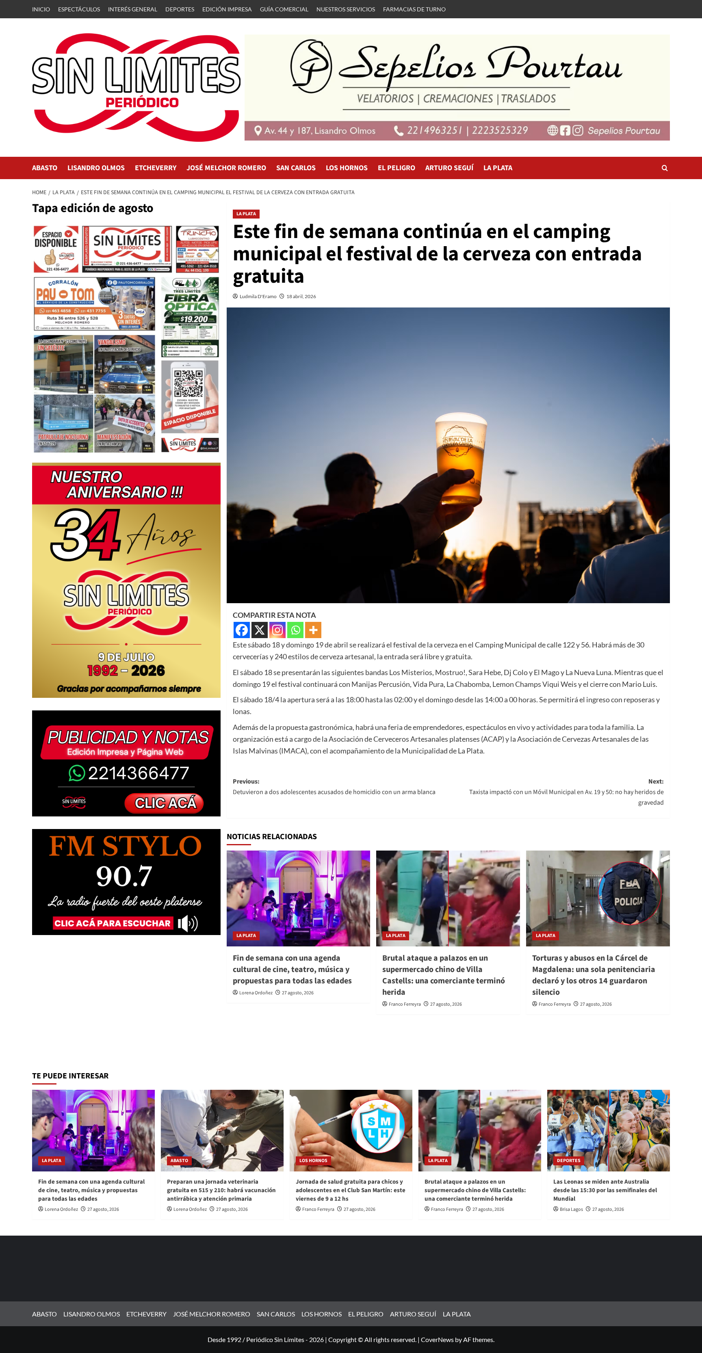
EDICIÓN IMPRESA (227, 9)
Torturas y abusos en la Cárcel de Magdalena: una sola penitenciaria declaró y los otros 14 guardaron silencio (593, 975)
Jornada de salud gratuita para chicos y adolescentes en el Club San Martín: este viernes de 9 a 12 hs (350, 1190)
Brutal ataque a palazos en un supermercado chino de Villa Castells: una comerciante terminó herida (443, 975)
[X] (259, 630)
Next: (566, 792)
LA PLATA (497, 168)
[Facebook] (242, 630)
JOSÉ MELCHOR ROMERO (226, 168)
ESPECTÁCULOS (79, 9)
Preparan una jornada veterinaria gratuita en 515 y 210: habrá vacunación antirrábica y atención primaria (221, 1190)
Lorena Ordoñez (256, 992)
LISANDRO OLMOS (96, 168)
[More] (313, 630)
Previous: (335, 787)
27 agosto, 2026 (298, 992)
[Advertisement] (126, 1004)
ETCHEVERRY (155, 168)
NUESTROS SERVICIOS (345, 9)
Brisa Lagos (571, 1209)
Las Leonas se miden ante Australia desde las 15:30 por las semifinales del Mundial (605, 1190)
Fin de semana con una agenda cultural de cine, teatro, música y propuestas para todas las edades (292, 970)
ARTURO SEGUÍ (449, 168)
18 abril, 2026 (301, 296)
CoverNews (437, 1339)
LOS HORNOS (347, 168)
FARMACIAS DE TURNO (414, 9)
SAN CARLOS (296, 168)
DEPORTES (179, 9)
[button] (665, 168)
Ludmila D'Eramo (258, 296)
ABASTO (44, 168)
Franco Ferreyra (405, 1004)
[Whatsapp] (295, 630)
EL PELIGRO (396, 168)
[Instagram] (277, 630)
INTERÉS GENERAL (132, 9)
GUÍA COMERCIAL (284, 9)
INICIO (41, 9)
